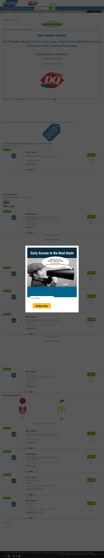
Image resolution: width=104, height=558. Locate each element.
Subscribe (42, 306)
